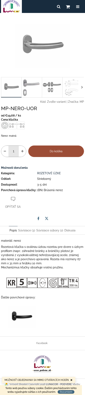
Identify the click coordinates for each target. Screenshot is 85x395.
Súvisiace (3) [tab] (26, 230)
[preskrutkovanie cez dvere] (32, 282)
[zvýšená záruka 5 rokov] (22, 282)
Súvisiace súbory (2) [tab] (49, 230)
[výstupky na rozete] (42, 282)
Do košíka (56, 151)
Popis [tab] (13, 230)
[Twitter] (46, 218)
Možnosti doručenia (14, 167)
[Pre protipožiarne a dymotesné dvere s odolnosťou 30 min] (63, 282)
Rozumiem (66, 391)
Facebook (41, 343)
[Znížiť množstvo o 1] (4, 151)
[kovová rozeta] (11, 282)
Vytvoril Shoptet (18, 384)
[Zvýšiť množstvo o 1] (22, 151)
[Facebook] (38, 218)
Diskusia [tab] (70, 230)
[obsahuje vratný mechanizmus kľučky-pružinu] (53, 282)
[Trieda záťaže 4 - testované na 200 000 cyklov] (73, 282)
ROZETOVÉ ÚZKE (49, 173)
